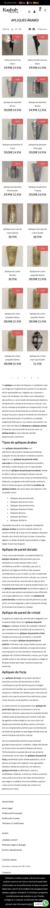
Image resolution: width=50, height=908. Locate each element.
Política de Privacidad (12, 813)
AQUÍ (30, 904)
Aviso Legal (7, 808)
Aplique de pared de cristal (21, 612)
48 (20, 29)
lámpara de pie (27, 474)
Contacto (6, 872)
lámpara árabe (8, 662)
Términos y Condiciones (13, 823)
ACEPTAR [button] (39, 904)
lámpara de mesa (20, 577)
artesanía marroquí (10, 584)
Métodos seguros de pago (14, 844)
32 (16, 29)
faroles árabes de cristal (25, 785)
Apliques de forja (14, 672)
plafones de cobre (10, 788)
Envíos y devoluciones (12, 849)
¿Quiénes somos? (10, 839)
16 (12, 29)
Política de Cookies (11, 818)
